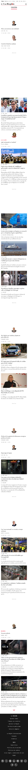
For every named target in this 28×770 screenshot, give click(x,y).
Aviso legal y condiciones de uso (14, 752)
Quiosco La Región (14, 723)
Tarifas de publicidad (14, 726)
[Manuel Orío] (14, 626)
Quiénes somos (14, 718)
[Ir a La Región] (8, 4)
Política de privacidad (14, 747)
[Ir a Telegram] (12, 764)
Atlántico (14, 738)
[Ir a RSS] (16, 764)
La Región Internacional (14, 733)
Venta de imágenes (14, 729)
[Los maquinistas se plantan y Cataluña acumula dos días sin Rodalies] (14, 572)
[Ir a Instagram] (10, 761)
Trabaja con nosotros (14, 721)
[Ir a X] (6, 761)
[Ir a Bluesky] (21, 761)
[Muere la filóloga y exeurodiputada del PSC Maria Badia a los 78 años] (14, 380)
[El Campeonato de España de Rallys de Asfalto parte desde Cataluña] (14, 351)
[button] (26, 4)
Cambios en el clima (9, 1)
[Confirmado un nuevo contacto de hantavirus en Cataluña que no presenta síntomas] (14, 248)
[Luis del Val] (14, 23)
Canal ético (14, 745)
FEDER (14, 755)
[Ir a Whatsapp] (25, 761)
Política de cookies (14, 750)
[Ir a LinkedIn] (14, 761)
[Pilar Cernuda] (14, 135)
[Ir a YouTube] (17, 761)
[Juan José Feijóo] (14, 38)
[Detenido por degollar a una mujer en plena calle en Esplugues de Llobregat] (14, 278)
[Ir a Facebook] (2, 761)
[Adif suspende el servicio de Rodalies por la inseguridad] (14, 545)
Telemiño (14, 736)
